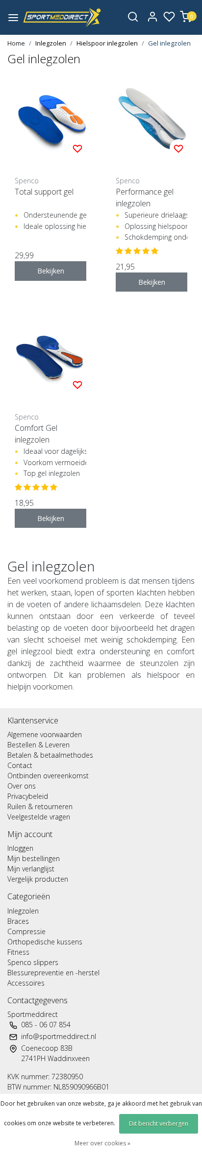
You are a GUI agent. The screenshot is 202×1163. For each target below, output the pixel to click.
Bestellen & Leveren (38, 744)
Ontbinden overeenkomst (48, 775)
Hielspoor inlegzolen (107, 43)
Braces (18, 921)
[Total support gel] (50, 121)
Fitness (18, 952)
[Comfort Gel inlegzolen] (50, 357)
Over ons (21, 786)
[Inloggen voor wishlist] (77, 148)
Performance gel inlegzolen (145, 197)
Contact (19, 765)
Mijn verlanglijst (30, 868)
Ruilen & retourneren (40, 806)
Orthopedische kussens (44, 941)
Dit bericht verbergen (158, 1123)
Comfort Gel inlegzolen (36, 433)
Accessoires (26, 983)
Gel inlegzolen (169, 43)
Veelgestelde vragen (38, 816)
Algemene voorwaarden (44, 734)
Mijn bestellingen (33, 858)
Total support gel (44, 191)
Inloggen (20, 848)
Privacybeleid (27, 796)
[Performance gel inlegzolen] (151, 121)
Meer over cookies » (102, 1143)
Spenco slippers (32, 962)
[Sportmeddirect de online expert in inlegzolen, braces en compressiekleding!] (62, 17)
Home (16, 43)
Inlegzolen (50, 43)
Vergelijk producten (37, 879)
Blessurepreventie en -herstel (53, 972)
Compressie (26, 931)
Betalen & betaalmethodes (50, 755)
